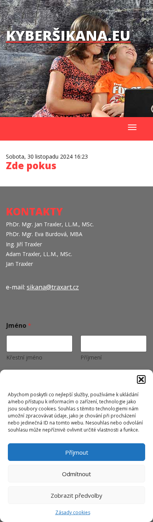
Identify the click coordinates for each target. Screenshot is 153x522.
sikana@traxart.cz (53, 287)
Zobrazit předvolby (76, 495)
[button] (141, 379)
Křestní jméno (24, 357)
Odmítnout (76, 474)
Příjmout (76, 452)
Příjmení (91, 357)
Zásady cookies (72, 512)
